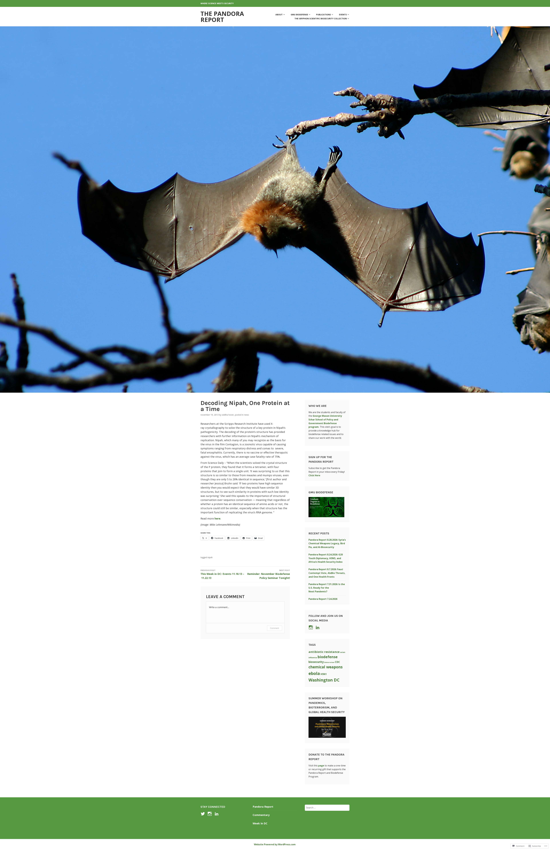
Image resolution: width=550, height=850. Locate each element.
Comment (274, 628)
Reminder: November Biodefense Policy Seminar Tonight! (268, 574)
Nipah (210, 557)
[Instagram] (210, 813)
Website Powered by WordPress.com (275, 844)
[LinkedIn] (318, 627)
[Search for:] (327, 807)
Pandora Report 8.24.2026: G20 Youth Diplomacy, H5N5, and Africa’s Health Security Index (326, 558)
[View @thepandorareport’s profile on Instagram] (311, 627)
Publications (323, 14)
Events (343, 14)
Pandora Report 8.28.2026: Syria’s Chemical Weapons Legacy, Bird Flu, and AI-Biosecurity (327, 543)
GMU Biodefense (299, 14)
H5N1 (324, 674)
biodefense (328, 656)
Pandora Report (263, 806)
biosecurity (316, 662)
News (246, 414)
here (217, 518)
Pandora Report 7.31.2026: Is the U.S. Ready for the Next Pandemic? (327, 588)
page (321, 765)
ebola (314, 673)
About (279, 14)
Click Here (314, 475)
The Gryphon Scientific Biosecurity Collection (320, 18)
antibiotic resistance (324, 652)
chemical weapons (326, 666)
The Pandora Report (222, 16)
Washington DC (324, 680)
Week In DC (260, 823)
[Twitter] (203, 813)
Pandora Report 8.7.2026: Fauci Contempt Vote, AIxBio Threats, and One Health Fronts (327, 573)
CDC (337, 662)
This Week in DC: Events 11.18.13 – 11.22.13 (222, 574)
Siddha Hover (228, 414)
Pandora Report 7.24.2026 (323, 598)
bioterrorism (329, 662)
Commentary (261, 815)
